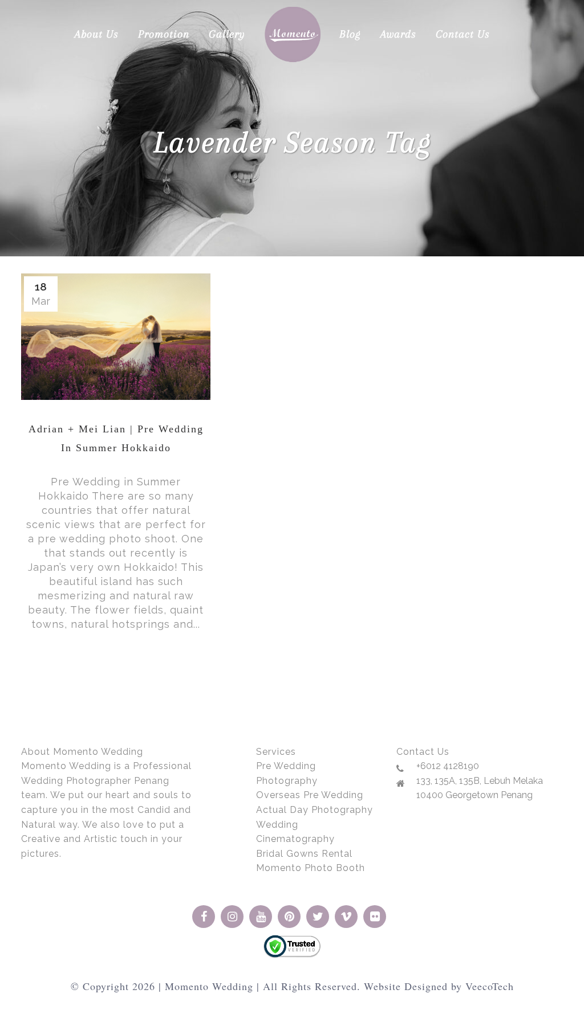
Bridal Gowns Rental (304, 853)
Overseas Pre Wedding (309, 795)
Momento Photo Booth (310, 867)
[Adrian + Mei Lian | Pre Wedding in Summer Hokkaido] (115, 336)
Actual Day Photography (314, 809)
